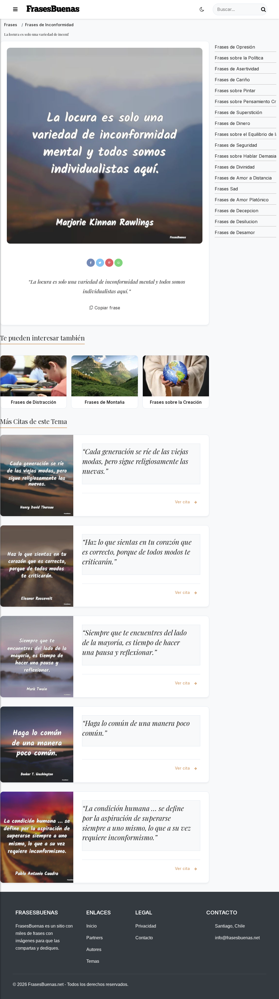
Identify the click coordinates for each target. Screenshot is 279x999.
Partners (94, 937)
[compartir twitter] (100, 263)
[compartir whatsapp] (118, 263)
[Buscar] (263, 9)
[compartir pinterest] (109, 263)
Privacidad (145, 926)
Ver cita (183, 502)
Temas (92, 961)
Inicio (91, 926)
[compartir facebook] (91, 263)
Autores (93, 949)
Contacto (144, 937)
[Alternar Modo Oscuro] (202, 9)
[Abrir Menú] (15, 9)
